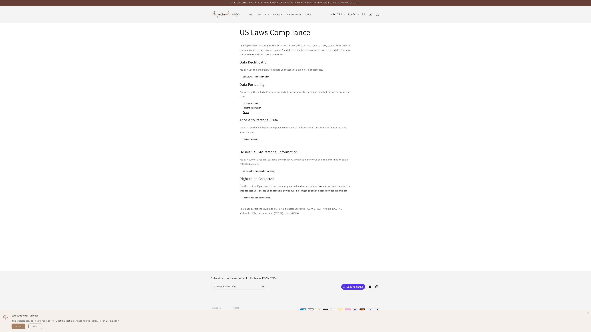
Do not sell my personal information (258, 171)
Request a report (250, 139)
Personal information (252, 108)
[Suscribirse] (262, 286)
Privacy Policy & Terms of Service (265, 54)
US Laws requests (251, 103)
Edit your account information (256, 77)
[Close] (587, 313)
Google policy (113, 320)
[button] (262, 14)
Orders (246, 112)
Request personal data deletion (256, 198)
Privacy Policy (98, 320)
